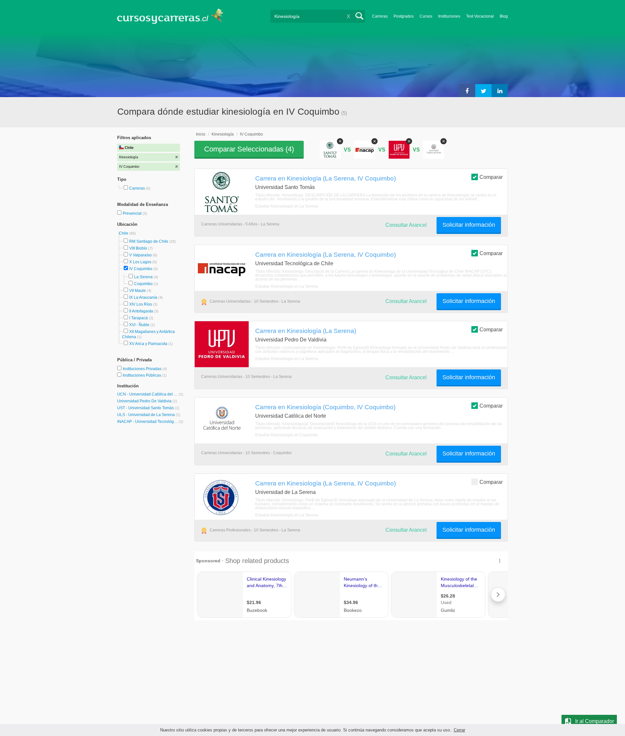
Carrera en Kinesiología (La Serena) (305, 330)
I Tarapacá (138, 318)
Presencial (133, 213)
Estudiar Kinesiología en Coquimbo (286, 435)
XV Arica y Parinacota (148, 343)
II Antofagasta (141, 311)
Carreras (380, 16)
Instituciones (449, 16)
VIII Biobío (138, 248)
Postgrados (404, 16)
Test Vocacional (480, 16)
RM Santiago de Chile (148, 241)
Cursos (426, 16)
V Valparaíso (140, 255)
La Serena (143, 277)
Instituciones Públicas (145, 375)
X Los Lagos (140, 262)
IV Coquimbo (140, 269)
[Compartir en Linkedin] (500, 90)
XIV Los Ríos (140, 304)
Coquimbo (143, 283)
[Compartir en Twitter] (483, 90)
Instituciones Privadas (145, 369)
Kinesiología (223, 134)
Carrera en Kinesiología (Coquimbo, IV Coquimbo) (325, 407)
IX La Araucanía (143, 297)
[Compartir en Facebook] (467, 90)
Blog (504, 16)
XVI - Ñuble (139, 325)
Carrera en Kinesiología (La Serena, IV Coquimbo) (325, 178)
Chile (124, 233)
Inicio (200, 134)
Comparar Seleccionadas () (249, 149)
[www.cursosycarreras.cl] (174, 16)
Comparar (491, 177)
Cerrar (459, 730)
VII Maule (137, 290)
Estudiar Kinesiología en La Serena (286, 206)
